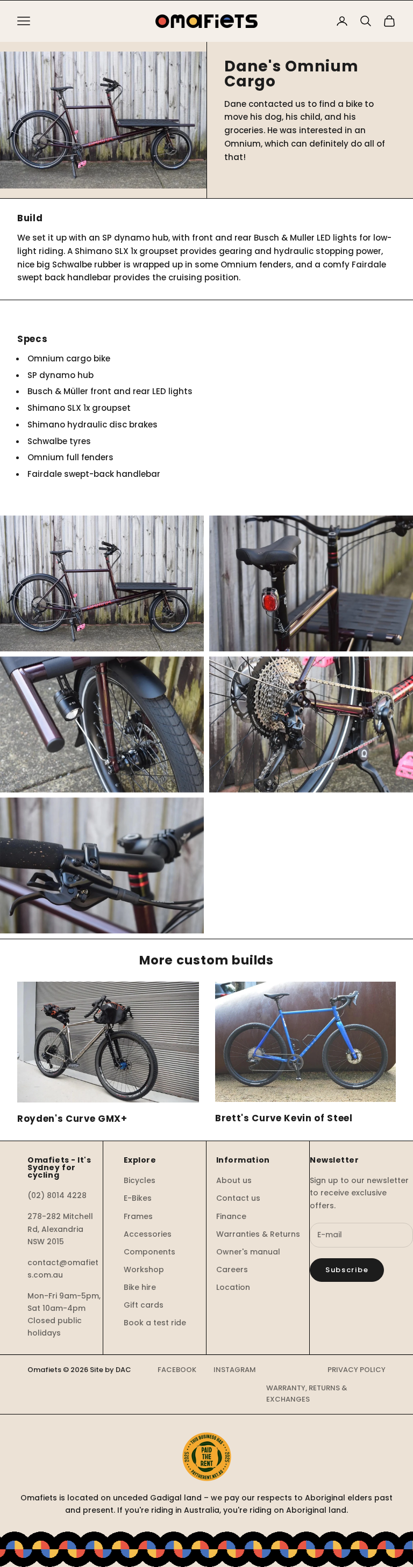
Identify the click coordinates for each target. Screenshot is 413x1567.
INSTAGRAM (234, 1370)
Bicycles (139, 1180)
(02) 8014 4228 (57, 1195)
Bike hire (140, 1287)
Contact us (238, 1198)
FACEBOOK (177, 1370)
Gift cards (143, 1305)
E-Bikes (138, 1198)
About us (234, 1180)
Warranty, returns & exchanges (306, 1393)
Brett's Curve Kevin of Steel (284, 1118)
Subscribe (346, 1270)
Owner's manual (248, 1251)
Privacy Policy (356, 1370)
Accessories (148, 1234)
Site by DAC (110, 1370)
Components (149, 1251)
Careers (232, 1269)
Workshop (144, 1269)
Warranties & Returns (258, 1234)
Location (233, 1287)
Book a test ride (155, 1322)
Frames (138, 1216)
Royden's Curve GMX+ (72, 1118)
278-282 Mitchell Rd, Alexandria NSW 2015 (60, 1228)
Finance (231, 1216)
